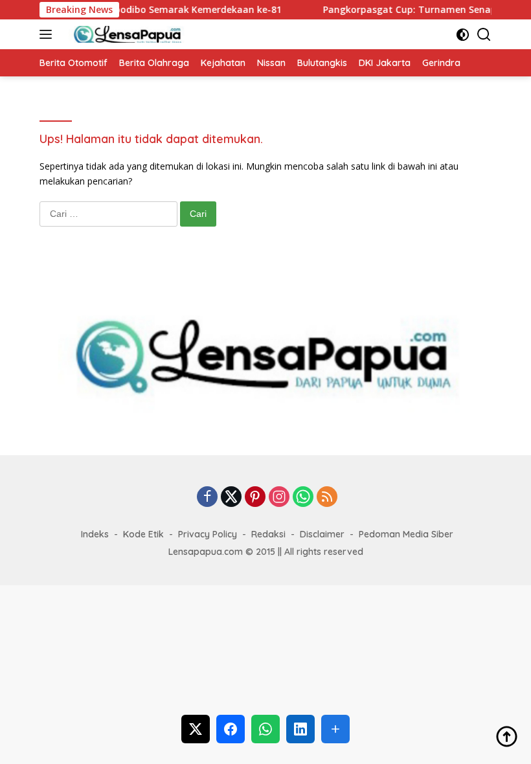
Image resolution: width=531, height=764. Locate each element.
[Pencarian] (484, 34)
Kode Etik (143, 534)
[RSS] (327, 497)
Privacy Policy (207, 534)
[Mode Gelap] (462, 34)
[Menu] (48, 34)
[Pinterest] (255, 497)
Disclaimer (322, 534)
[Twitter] (231, 497)
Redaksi (268, 534)
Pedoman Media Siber (406, 534)
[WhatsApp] (303, 497)
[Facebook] (207, 497)
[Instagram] (279, 497)
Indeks (95, 534)
